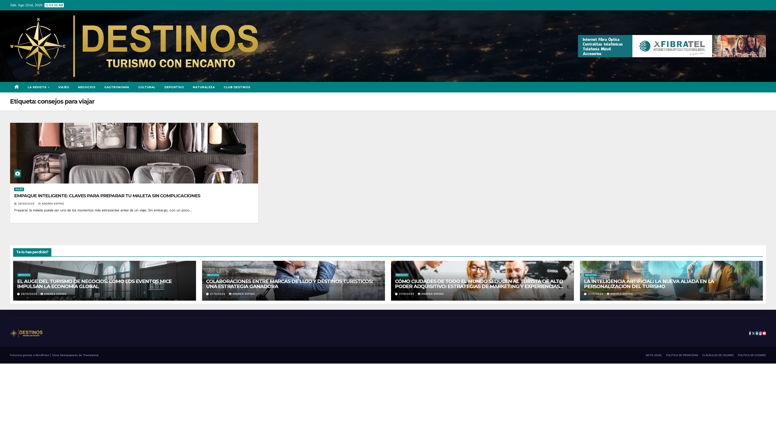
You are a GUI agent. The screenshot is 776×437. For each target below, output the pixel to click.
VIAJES (63, 87)
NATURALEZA (204, 87)
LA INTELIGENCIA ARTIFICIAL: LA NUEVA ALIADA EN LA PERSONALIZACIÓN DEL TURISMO (649, 283)
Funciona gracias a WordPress (30, 355)
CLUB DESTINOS (237, 87)
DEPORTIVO (174, 87)
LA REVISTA (38, 87)
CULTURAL (147, 87)
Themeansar (91, 355)
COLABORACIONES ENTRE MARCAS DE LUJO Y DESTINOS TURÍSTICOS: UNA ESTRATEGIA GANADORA (289, 283)
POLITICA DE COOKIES (752, 355)
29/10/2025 (29, 293)
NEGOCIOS (86, 87)
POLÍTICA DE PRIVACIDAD (682, 355)
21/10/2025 (218, 293)
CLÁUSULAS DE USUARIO (718, 355)
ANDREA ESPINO (53, 203)
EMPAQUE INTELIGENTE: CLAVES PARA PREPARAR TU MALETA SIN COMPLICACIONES (107, 195)
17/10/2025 (596, 293)
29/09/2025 (26, 203)
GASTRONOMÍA (116, 87)
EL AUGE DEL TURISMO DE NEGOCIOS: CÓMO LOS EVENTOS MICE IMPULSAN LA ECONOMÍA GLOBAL (94, 283)
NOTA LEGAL (654, 355)
